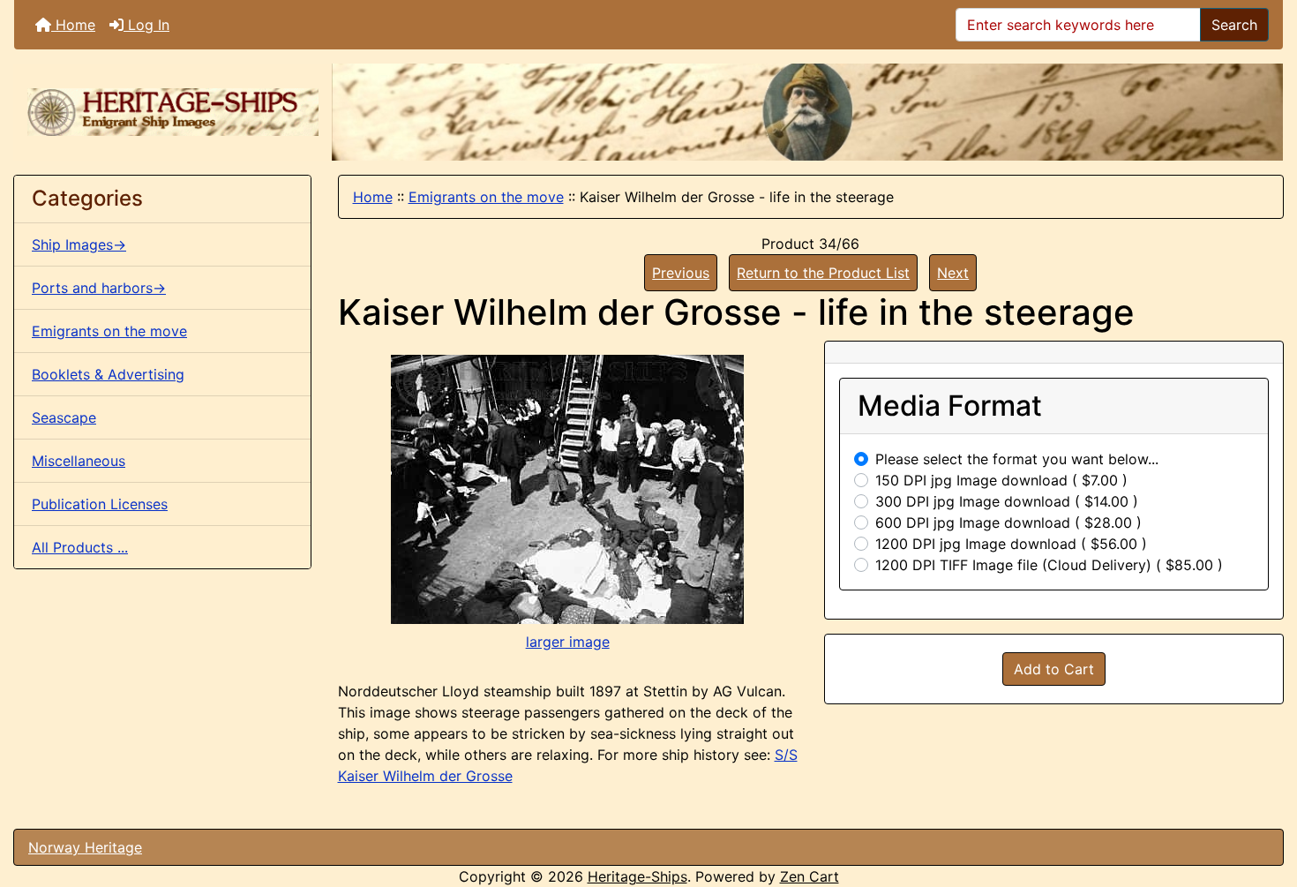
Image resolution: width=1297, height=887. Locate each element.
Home (73, 25)
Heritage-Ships (637, 876)
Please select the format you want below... (1016, 459)
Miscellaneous (78, 461)
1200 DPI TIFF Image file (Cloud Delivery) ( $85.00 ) (1049, 565)
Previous (680, 273)
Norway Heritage (85, 847)
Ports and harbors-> (99, 288)
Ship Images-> (79, 244)
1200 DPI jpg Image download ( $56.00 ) (1011, 543)
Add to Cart (1054, 669)
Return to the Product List (823, 273)
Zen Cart (809, 876)
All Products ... (80, 547)
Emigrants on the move (486, 197)
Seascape (64, 417)
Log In (146, 25)
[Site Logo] (173, 112)
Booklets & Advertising (108, 374)
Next (953, 273)
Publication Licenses (100, 504)
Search (1234, 25)
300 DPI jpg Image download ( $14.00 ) (1006, 501)
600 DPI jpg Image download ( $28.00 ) (1008, 522)
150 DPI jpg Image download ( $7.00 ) (1001, 480)
